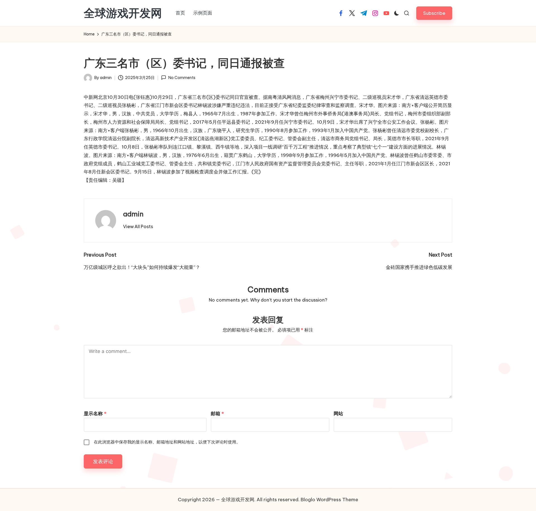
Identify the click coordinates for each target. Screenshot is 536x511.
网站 (338, 413)
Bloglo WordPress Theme (329, 499)
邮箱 (217, 413)
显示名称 (95, 413)
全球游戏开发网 (123, 13)
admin (133, 214)
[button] (434, 13)
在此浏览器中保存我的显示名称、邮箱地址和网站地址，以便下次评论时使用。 (167, 442)
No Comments (181, 77)
